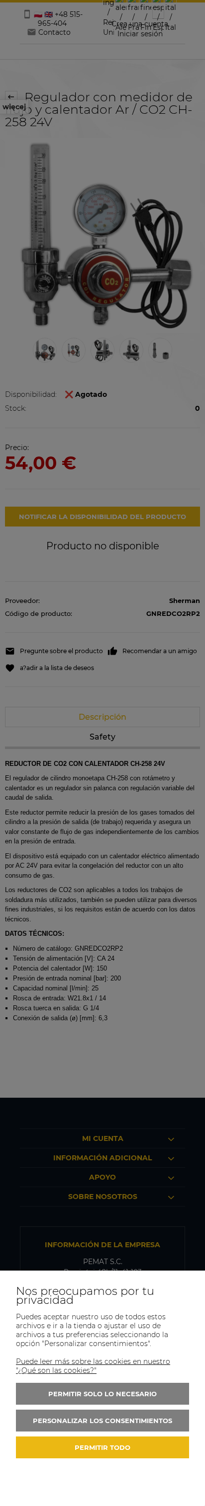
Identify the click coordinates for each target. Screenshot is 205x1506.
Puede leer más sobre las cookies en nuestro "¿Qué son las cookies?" (93, 1366)
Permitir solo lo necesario (102, 1394)
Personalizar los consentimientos (102, 1421)
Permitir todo (102, 1447)
